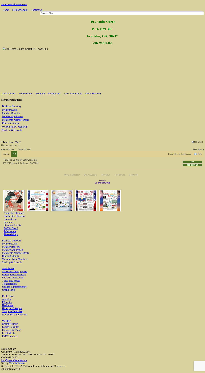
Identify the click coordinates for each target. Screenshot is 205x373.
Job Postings (120, 175)
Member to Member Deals (15, 119)
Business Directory (11, 106)
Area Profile (8, 268)
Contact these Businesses (179, 154)
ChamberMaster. (17, 363)
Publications (10, 231)
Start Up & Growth (12, 130)
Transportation (9, 283)
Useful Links (8, 289)
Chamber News (10, 323)
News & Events (93, 93)
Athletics (6, 299)
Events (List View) (11, 330)
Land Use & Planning (13, 277)
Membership (25, 93)
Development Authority (14, 274)
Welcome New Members (14, 126)
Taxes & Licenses (11, 280)
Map (192, 162)
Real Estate (7, 296)
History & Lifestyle (12, 308)
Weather (6, 320)
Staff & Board (11, 228)
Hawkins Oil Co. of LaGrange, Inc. (20, 160)
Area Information (72, 93)
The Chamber (8, 93)
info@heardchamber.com (14, 360)
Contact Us (36, 9)
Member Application (12, 116)
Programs (8, 222)
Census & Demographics (14, 271)
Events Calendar (90, 175)
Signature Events (12, 225)
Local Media (8, 333)
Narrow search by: (9, 145)
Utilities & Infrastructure (14, 286)
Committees (10, 219)
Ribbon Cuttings (10, 123)
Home (6, 9)
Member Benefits (11, 113)
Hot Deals (198, 142)
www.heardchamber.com (14, 4)
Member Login (19, 9)
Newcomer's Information (14, 314)
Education (7, 302)
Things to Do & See (12, 311)
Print (200, 154)
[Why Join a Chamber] (13, 200)
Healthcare (7, 305)
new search (198, 149)
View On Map (24, 149)
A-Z (14, 154)
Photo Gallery (11, 234)
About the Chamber (14, 213)
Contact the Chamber (14, 216)
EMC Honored (9, 336)
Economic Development (48, 93)
